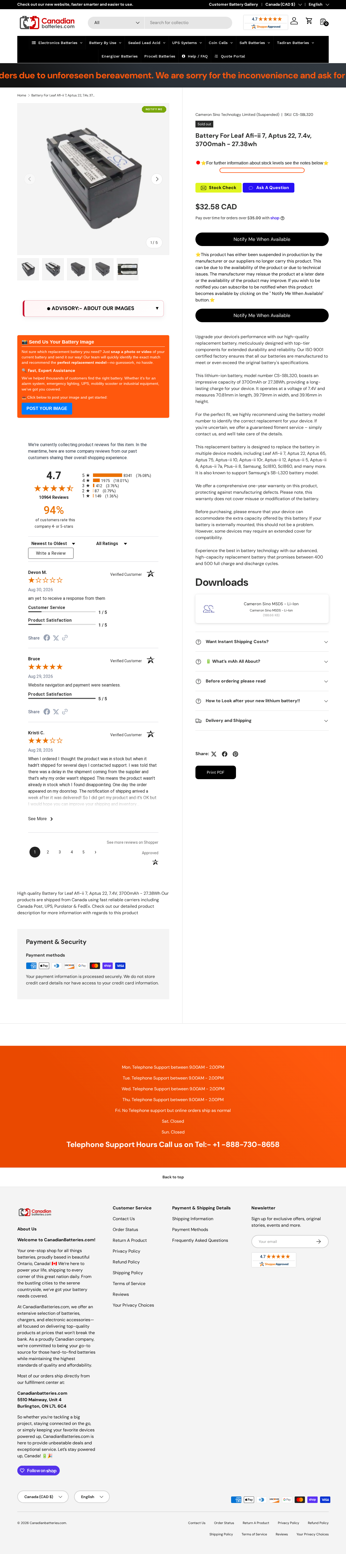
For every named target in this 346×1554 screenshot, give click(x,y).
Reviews (121, 1294)
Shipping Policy (128, 1273)
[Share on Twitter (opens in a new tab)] (56, 638)
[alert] (93, 308)
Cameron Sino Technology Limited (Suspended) (237, 114)
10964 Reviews (59, 497)
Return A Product (130, 1240)
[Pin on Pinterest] (235, 754)
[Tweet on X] (213, 754)
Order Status (125, 1229)
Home (21, 95)
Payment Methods (190, 1229)
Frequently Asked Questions (200, 1240)
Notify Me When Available (262, 239)
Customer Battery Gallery (233, 4)
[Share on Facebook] (224, 754)
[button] (309, 21)
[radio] (120, 475)
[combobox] (160, 22)
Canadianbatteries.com (48, 1523)
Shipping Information (192, 1219)
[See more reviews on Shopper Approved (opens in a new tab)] (65, 638)
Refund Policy (126, 1262)
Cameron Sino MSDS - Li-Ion (271, 604)
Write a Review (51, 553)
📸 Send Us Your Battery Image (58, 342)
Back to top (173, 1177)
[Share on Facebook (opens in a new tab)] (47, 638)
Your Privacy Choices (133, 1305)
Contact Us (124, 1219)
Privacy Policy (126, 1251)
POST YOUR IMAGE (46, 408)
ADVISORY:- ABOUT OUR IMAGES (92, 308)
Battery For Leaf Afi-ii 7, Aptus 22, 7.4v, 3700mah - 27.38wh (63, 95)
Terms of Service (129, 1283)
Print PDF (215, 772)
